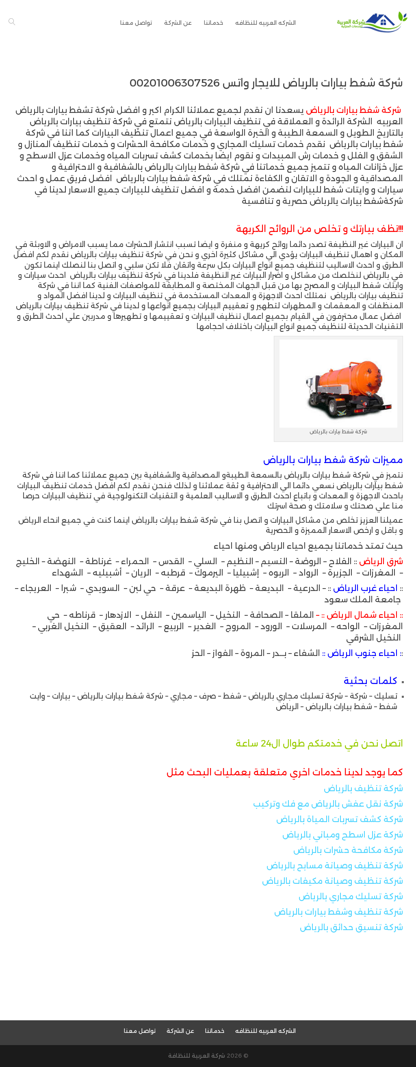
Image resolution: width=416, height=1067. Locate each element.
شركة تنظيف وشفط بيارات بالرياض (338, 912)
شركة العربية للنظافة (196, 1055)
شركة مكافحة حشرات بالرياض (348, 850)
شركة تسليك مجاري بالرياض (351, 896)
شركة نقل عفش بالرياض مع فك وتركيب (328, 804)
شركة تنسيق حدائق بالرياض (351, 927)
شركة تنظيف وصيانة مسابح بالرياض (334, 865)
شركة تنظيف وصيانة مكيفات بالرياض (332, 881)
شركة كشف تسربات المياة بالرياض (339, 819)
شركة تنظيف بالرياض (363, 788)
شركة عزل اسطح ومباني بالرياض (342, 835)
